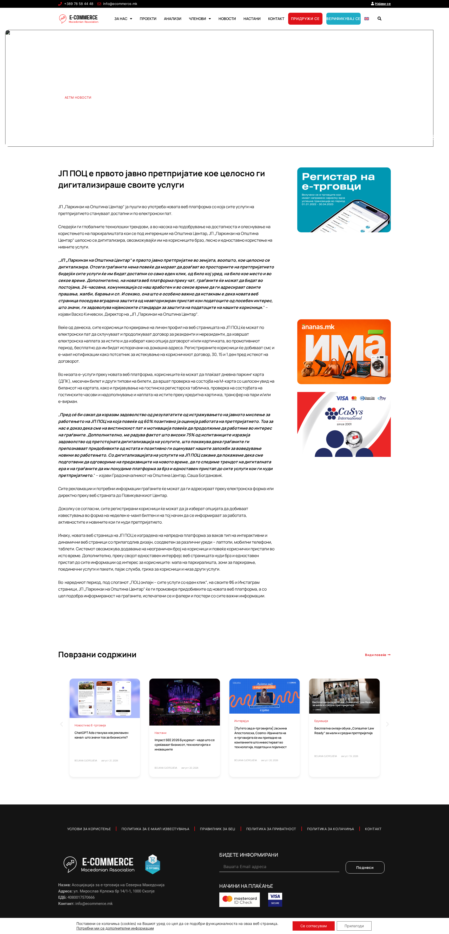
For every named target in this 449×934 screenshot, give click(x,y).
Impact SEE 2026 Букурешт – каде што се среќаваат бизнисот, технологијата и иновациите (185, 745)
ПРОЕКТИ (148, 18)
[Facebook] (406, 137)
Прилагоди (354, 926)
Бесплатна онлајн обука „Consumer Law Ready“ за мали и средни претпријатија (344, 730)
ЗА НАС (120, 18)
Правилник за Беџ (217, 829)
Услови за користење (89, 829)
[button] (379, 19)
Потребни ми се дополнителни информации (115, 928)
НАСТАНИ (252, 18)
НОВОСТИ (227, 18)
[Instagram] (432, 137)
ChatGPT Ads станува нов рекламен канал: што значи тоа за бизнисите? (101, 735)
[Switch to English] (366, 19)
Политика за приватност (271, 829)
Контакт (373, 829)
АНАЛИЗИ (172, 18)
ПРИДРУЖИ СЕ (305, 18)
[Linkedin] (423, 137)
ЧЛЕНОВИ (197, 18)
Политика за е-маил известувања (155, 829)
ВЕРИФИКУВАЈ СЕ (343, 18)
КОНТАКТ (276, 18)
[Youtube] (415, 137)
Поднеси (365, 867)
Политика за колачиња (330, 829)
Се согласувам (313, 926)
